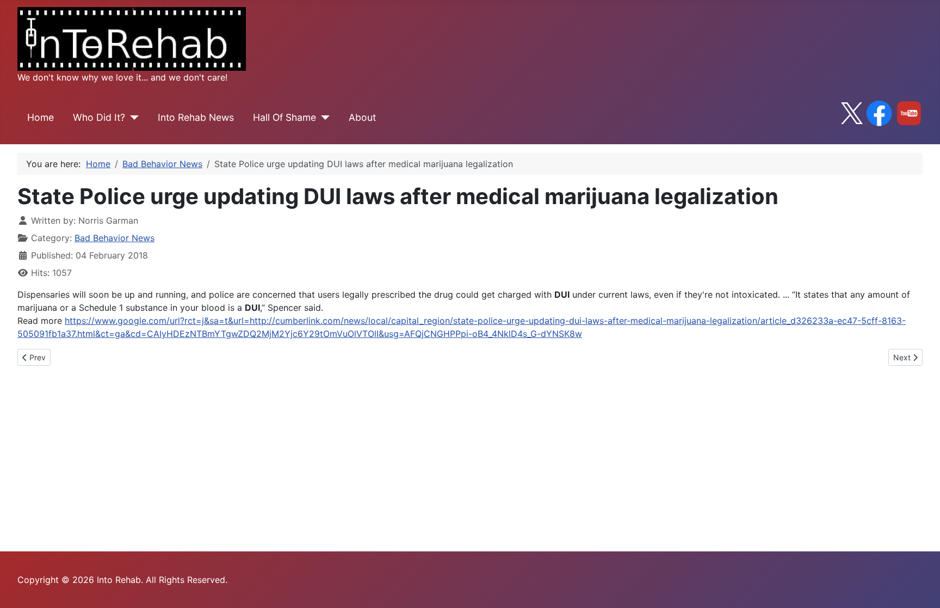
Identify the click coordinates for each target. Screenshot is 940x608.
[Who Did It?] (132, 117)
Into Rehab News (196, 117)
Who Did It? (99, 117)
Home (40, 117)
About (362, 117)
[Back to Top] (921, 587)
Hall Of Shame (284, 117)
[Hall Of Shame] (323, 117)
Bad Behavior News (114, 237)
